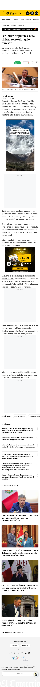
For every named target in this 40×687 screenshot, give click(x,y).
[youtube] (22, 653)
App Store (14, 645)
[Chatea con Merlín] (28, 13)
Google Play (25, 645)
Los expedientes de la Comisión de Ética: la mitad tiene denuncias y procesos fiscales (17, 438)
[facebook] (11, 653)
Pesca (22, 19)
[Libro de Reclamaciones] (25, 659)
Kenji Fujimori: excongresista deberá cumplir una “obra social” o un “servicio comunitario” (19, 622)
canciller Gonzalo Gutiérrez (14, 101)
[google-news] (29, 653)
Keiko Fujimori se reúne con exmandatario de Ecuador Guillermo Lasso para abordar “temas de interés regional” (20, 552)
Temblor (16, 19)
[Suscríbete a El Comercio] (32, 13)
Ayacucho (28, 19)
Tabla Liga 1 (36, 19)
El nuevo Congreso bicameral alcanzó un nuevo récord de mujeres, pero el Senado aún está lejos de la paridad (18, 477)
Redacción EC (8, 96)
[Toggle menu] (3, 13)
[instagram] (18, 653)
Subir (18, 673)
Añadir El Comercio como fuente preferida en (19, 29)
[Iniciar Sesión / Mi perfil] (36, 13)
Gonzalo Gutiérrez (20, 416)
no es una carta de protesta (26, 214)
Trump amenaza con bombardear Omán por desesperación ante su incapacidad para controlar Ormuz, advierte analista (18, 456)
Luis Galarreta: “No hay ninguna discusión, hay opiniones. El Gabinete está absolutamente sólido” (20, 518)
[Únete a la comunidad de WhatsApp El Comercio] (17, 62)
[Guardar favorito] (32, 62)
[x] (14, 653)
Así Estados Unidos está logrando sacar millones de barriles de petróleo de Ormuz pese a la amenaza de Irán (18, 447)
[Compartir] (36, 62)
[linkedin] (25, 653)
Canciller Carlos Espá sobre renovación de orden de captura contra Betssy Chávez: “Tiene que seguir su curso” (20, 587)
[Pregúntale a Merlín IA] (36, 674)
